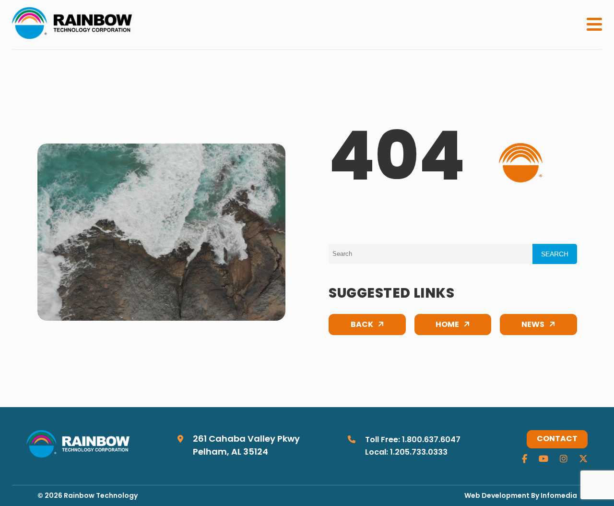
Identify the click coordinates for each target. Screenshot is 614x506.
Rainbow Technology (101, 496)
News (532, 325)
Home (447, 325)
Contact (557, 439)
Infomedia (559, 496)
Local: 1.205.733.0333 (406, 452)
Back (362, 325)
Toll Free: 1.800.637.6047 (412, 440)
